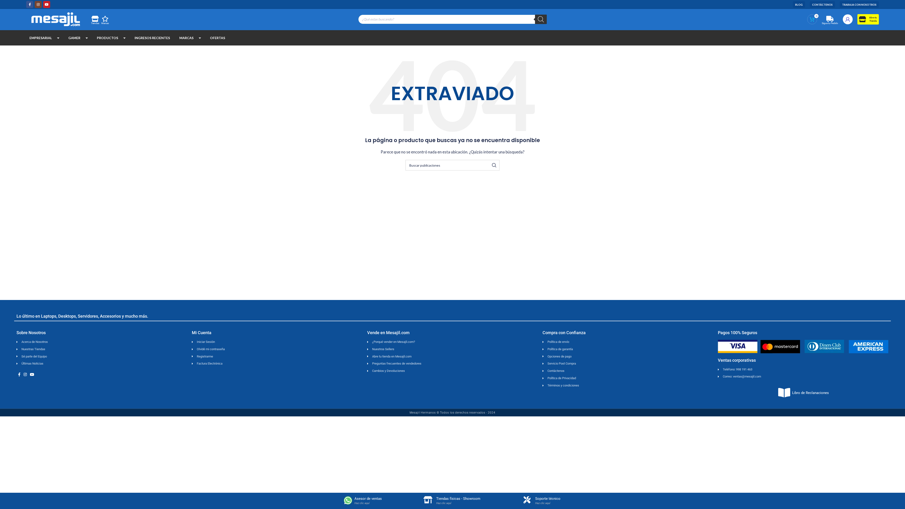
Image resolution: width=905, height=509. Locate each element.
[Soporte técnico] (527, 499)
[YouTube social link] (46, 4)
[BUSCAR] (494, 165)
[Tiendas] (95, 19)
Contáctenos (822, 4)
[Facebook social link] (29, 4)
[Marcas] (105, 19)
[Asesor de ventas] (348, 500)
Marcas (105, 23)
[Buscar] (541, 19)
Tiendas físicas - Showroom (458, 499)
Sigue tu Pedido (830, 23)
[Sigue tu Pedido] (830, 19)
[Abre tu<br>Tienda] (862, 19)
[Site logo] (55, 18)
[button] (58, 38)
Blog (799, 4)
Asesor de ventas (368, 499)
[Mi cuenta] (847, 19)
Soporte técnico (547, 499)
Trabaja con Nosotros (859, 4)
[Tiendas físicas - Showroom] (428, 499)
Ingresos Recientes (152, 38)
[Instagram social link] (38, 4)
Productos (107, 38)
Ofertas (217, 38)
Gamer (74, 38)
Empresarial (40, 38)
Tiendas (95, 23)
